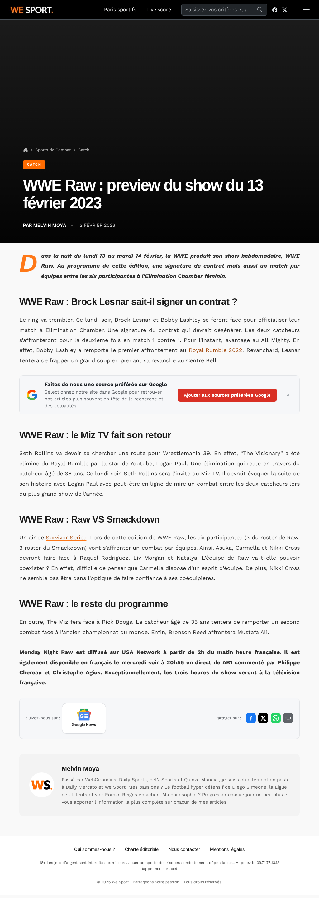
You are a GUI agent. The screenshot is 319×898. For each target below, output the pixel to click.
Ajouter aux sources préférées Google (227, 395)
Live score (158, 9)
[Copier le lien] (288, 718)
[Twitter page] (284, 9)
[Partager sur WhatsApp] (276, 718)
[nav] (25, 149)
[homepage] (32, 9)
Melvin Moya (80, 768)
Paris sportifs (120, 9)
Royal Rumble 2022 (216, 350)
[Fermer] (288, 395)
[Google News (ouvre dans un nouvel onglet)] (84, 718)
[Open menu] (306, 9)
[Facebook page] (274, 9)
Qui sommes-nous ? (94, 849)
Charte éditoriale (142, 849)
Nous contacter (184, 849)
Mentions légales (227, 849)
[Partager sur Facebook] (251, 718)
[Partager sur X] (263, 718)
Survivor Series (66, 537)
